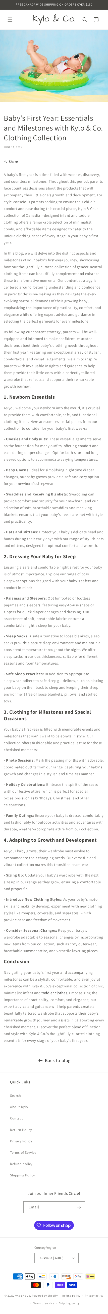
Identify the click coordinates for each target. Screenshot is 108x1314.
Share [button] (13, 161)
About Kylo (19, 1107)
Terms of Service (23, 1152)
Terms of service (43, 1303)
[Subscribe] (79, 1207)
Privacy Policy (21, 1141)
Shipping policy (69, 1303)
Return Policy (21, 1130)
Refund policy (21, 1164)
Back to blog (58, 1060)
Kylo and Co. (23, 1295)
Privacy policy (94, 1295)
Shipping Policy (22, 1175)
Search (15, 1095)
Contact (16, 1118)
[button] (10, 19)
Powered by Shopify (45, 1295)
